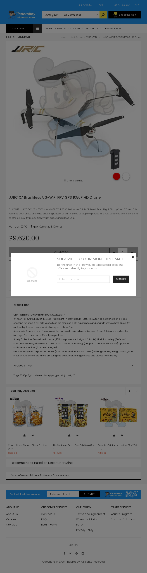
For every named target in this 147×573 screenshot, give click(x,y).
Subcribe (121, 279)
